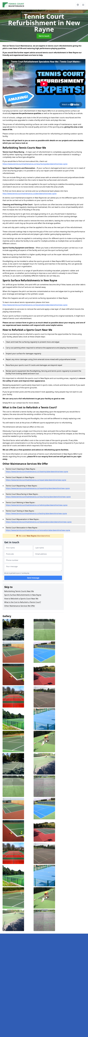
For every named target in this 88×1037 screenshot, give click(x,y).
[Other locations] (78, 5)
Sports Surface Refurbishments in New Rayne (22, 595)
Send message (33, 578)
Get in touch (44, 36)
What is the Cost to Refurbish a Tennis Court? (22, 602)
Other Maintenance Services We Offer (19, 606)
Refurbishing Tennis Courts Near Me (19, 591)
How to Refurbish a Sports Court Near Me (21, 598)
